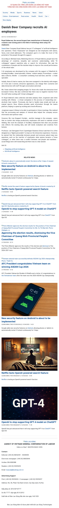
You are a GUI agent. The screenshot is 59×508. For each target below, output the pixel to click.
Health (33, 16)
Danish (4, 48)
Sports (19, 13)
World (40, 16)
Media (12, 13)
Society (5, 13)
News (34, 13)
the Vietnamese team (9, 275)
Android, (30, 176)
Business (27, 13)
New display (7, 20)
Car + (47, 16)
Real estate (25, 16)
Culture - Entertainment (11, 16)
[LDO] (29, 162)
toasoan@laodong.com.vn (15, 470)
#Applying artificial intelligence (15, 149)
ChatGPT (48, 215)
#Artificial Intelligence (12, 151)
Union (41, 13)
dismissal (45, 246)
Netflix (4, 195)
